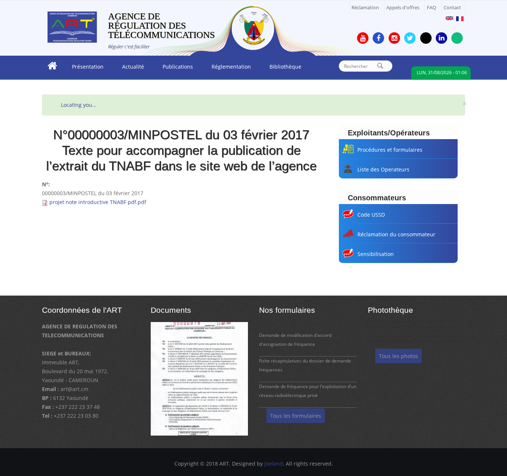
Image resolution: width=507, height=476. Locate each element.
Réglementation (226, 68)
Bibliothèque (280, 68)
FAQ (431, 7)
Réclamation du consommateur (396, 234)
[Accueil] (72, 26)
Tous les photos (398, 356)
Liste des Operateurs (383, 169)
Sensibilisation (375, 253)
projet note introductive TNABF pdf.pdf (97, 202)
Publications (173, 68)
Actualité (128, 68)
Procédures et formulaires (389, 149)
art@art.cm (74, 389)
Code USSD (371, 214)
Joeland (273, 463)
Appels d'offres (402, 7)
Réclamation (365, 7)
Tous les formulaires (295, 415)
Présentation (83, 68)
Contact (452, 7)
